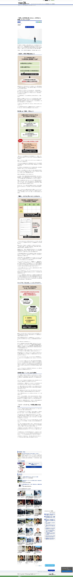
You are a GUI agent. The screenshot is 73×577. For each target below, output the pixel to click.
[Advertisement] (36, 11)
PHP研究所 (53, 0)
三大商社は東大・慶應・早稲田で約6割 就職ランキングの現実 (50, 514)
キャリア (21, 5)
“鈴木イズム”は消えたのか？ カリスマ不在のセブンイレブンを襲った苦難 (50, 526)
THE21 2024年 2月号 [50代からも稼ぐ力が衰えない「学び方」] (30, 453)
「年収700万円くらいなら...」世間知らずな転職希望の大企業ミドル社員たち (50, 517)
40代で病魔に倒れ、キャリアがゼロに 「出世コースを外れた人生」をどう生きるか (50, 533)
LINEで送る (39, 22)
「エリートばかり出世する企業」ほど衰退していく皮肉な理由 (50, 531)
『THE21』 (22, 50)
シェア (37, 22)
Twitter (36, 22)
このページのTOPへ (51, 570)
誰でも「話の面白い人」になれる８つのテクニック (50, 523)
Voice (44, 0)
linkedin (41, 22)
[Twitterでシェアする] (50, 565)
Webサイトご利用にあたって (52, 571)
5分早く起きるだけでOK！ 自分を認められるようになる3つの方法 (50, 536)
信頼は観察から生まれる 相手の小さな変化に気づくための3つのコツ (50, 538)
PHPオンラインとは (40, 571)
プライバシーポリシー (46, 571)
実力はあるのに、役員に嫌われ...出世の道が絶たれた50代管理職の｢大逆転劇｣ (50, 520)
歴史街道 (49, 0)
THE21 (46, 0)
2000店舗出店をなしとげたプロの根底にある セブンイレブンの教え (50, 528)
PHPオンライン (20, 0)
